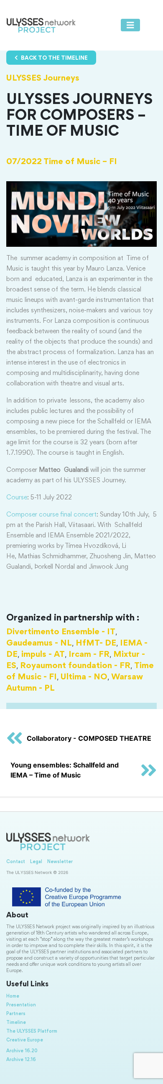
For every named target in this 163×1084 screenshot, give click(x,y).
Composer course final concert (51, 515)
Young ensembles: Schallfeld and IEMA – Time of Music (64, 770)
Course (16, 498)
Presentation (21, 1005)
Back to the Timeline (54, 58)
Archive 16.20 (22, 1051)
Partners (15, 1014)
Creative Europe (24, 1040)
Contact (15, 862)
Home (12, 996)
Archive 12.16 (21, 1060)
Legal (36, 862)
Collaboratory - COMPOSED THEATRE (89, 738)
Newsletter (60, 862)
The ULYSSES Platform (31, 1031)
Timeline (16, 1023)
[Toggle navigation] (130, 25)
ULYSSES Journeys (42, 78)
